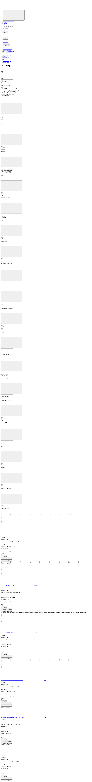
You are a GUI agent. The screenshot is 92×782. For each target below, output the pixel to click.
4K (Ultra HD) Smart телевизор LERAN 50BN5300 (12, 755)
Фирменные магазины (8, 21)
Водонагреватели (7, 52)
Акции (10, 47)
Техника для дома (7, 50)
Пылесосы (5, 56)
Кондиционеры (6, 53)
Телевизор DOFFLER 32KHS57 (8, 632)
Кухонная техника (7, 49)
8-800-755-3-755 (4, 28)
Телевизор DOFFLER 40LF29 (7, 585)
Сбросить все (5, 508)
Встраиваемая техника (8, 51)
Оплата (5, 23)
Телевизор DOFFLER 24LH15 (7, 535)
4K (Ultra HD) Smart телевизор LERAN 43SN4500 (12, 680)
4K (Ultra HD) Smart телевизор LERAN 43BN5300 (12, 717)
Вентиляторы (6, 57)
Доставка (5, 22)
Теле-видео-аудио (7, 55)
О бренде (5, 24)
